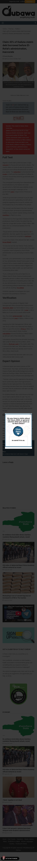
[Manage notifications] (3, 857)
